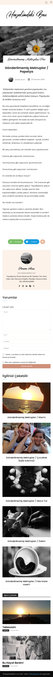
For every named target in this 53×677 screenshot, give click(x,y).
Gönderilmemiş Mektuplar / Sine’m (26, 417)
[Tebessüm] (26, 612)
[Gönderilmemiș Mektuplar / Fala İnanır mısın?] (26, 561)
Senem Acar (20, 80)
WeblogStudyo (34, 674)
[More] (42, 241)
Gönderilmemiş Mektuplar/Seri (26, 59)
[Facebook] (19, 285)
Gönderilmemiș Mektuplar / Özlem (26, 541)
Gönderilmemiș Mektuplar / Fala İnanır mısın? (26, 583)
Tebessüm (9, 627)
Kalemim (5, 630)
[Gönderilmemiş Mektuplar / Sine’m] (26, 397)
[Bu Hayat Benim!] (26, 648)
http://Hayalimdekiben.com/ (26, 273)
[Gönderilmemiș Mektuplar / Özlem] (26, 521)
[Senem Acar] (11, 79)
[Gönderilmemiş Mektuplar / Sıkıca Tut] (26, 481)
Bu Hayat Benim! (13, 663)
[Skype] (30, 285)
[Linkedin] (26, 285)
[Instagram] (23, 285)
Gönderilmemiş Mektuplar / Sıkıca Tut (26, 500)
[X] (34, 285)
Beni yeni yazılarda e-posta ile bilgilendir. (20, 362)
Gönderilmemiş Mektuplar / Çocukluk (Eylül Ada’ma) (26, 459)
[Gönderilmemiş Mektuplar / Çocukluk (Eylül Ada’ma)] (26, 438)
